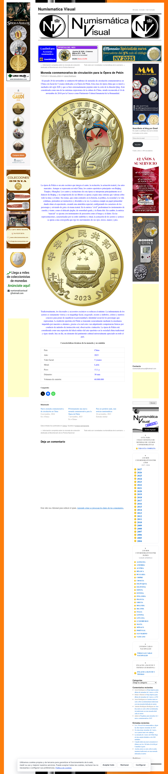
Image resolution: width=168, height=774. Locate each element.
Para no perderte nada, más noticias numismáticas (106, 410)
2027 (138, 469)
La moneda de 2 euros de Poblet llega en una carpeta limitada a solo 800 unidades (146, 737)
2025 (138, 475)
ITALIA (138, 612)
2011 (138, 519)
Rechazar (124, 765)
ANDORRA (139, 565)
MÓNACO (139, 627)
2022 (138, 484)
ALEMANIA (140, 562)
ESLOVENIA (140, 587)
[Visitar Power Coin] (146, 249)
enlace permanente (82, 426)
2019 (138, 494)
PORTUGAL (140, 630)
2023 (138, 481)
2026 (138, 472)
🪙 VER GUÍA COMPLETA (146, 448)
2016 (138, 503)
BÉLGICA (139, 571)
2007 (138, 531)
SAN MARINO (140, 633)
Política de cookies (64, 768)
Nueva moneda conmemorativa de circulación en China (52, 410)
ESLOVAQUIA (140, 584)
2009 (138, 525)
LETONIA (139, 615)
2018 (138, 497)
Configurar (141, 765)
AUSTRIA (139, 568)
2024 (138, 478)
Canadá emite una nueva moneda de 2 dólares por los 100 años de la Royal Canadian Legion (146, 744)
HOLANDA (139, 605)
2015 (138, 506)
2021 (138, 488)
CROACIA (139, 581)
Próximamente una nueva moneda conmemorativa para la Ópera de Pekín (80, 411)
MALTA (138, 624)
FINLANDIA (140, 596)
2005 (138, 537)
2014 (138, 509)
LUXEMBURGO (141, 621)
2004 (138, 541)
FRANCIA (139, 599)
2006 (138, 534)
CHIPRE (138, 577)
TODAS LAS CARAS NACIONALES (143, 654)
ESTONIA (139, 593)
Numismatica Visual (56, 9)
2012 (138, 516)
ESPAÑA (138, 590)
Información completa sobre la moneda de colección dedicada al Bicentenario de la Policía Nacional (60, 66)
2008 (138, 528)
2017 (138, 500)
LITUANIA (139, 618)
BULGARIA (139, 574)
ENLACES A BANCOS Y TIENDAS (144, 673)
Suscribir (138, 144)
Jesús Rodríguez (70, 76)
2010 (138, 522)
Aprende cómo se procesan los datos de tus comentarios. (100, 507)
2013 (138, 512)
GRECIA (138, 602)
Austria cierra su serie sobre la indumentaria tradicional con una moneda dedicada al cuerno (146, 701)
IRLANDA (139, 609)
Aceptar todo (108, 765)
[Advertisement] (18, 357)
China (64, 426)
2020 (138, 491)
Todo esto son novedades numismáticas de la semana (104, 65)
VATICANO (139, 637)
